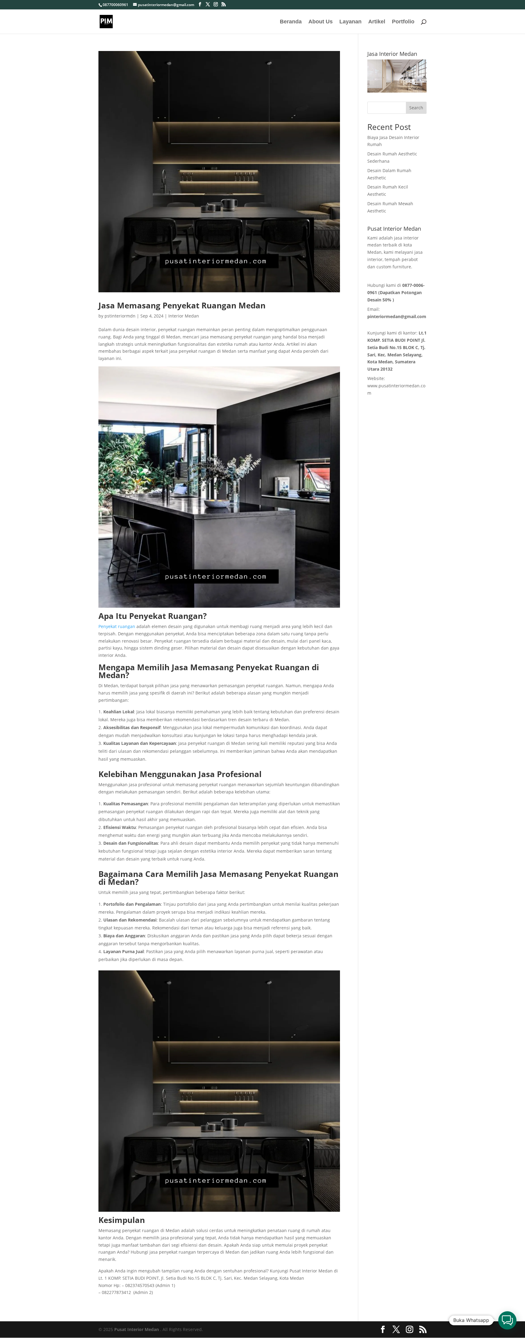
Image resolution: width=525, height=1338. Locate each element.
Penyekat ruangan (116, 626)
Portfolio (403, 22)
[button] (507, 1320)
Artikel (376, 22)
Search (416, 107)
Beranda (291, 22)
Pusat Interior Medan (136, 1329)
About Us (320, 22)
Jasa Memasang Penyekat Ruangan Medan (182, 305)
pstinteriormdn (120, 316)
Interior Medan (183, 316)
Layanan (350, 22)
